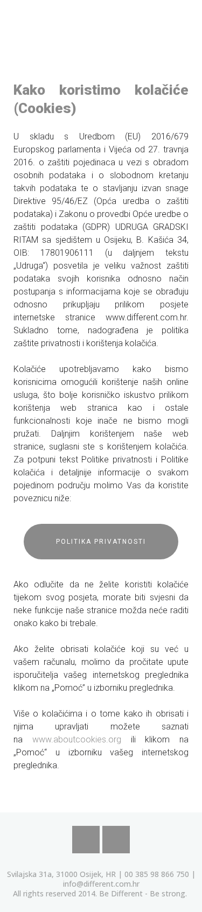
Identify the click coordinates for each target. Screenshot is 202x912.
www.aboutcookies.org (76, 739)
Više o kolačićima (118, 847)
